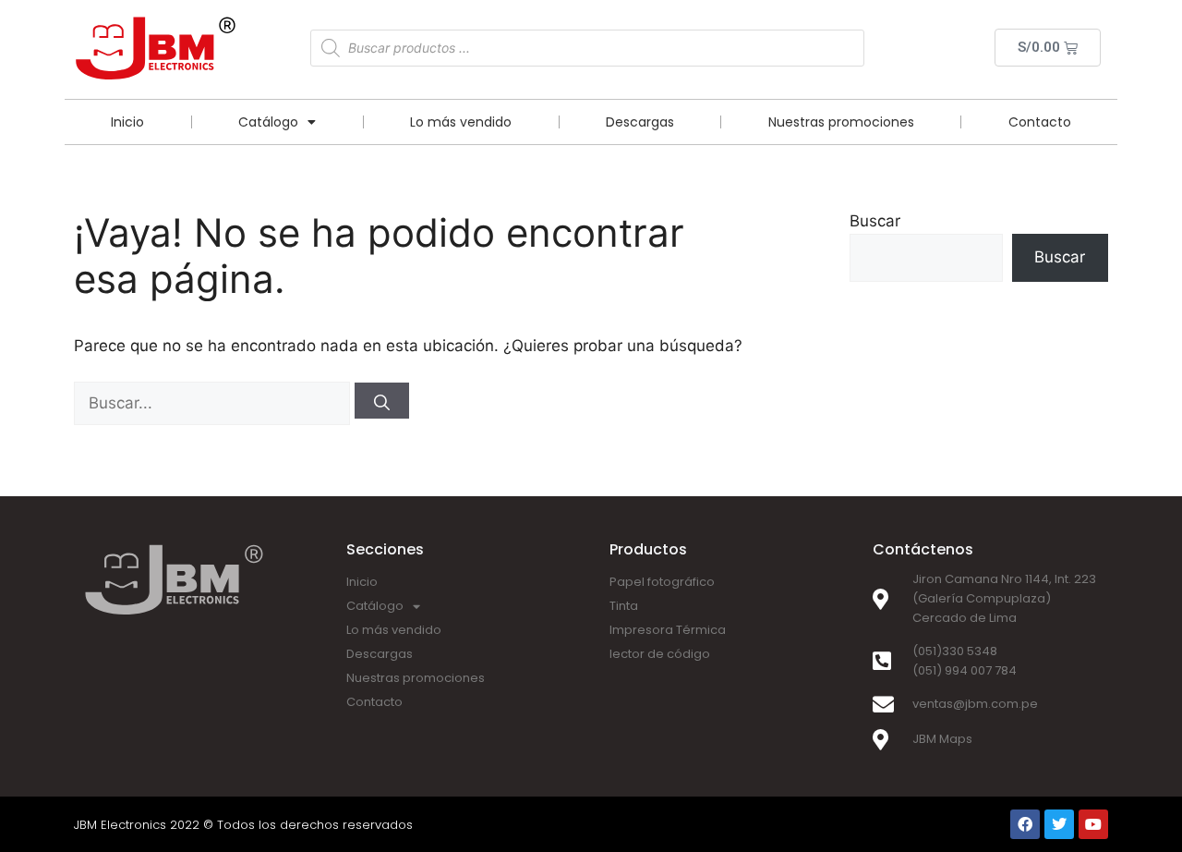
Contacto (1039, 122)
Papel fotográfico (662, 581)
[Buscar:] (214, 403)
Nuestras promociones (841, 122)
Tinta (623, 606)
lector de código (659, 654)
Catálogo (268, 122)
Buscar (875, 221)
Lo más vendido (461, 122)
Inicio (127, 122)
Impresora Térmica (667, 630)
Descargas (640, 122)
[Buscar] (382, 401)
